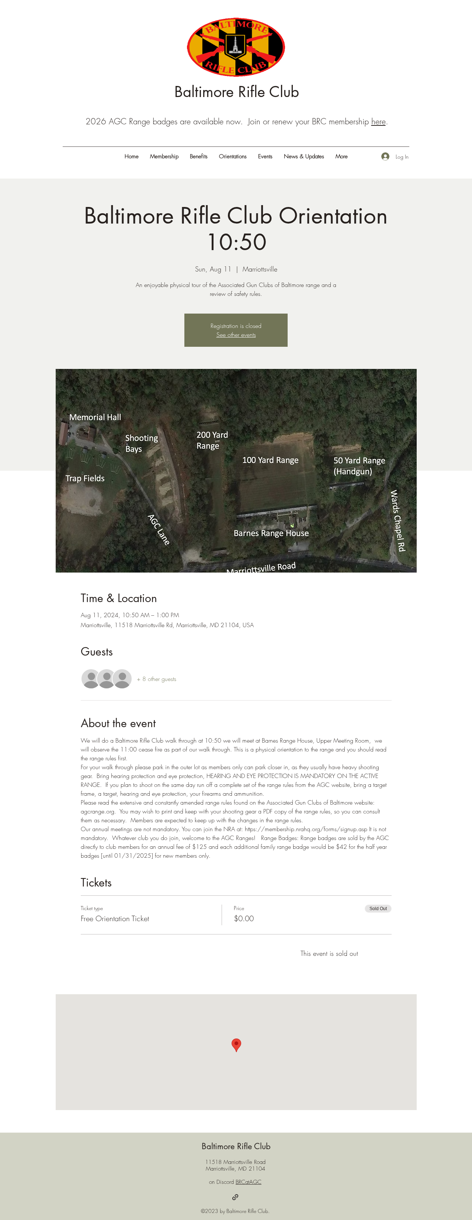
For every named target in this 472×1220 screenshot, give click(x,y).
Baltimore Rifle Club (236, 91)
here (378, 121)
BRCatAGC (248, 1182)
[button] (341, 156)
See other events (236, 335)
